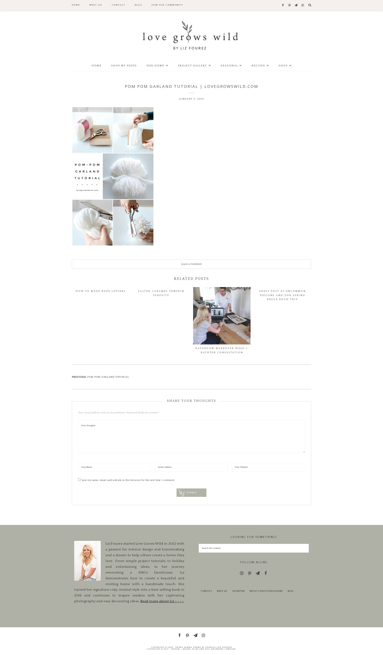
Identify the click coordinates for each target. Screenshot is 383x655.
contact (206, 591)
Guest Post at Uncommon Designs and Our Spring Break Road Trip (282, 295)
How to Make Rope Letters (101, 291)
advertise (238, 591)
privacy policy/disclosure (266, 591)
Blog (291, 591)
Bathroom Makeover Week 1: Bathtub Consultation (221, 350)
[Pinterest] (289, 5)
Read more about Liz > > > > (162, 601)
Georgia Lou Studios (218, 647)
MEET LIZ (222, 591)
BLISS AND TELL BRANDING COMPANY (214, 649)
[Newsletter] (296, 5)
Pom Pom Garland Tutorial (108, 377)
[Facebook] (283, 5)
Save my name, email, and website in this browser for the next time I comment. (128, 480)
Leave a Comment (191, 264)
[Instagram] (302, 5)
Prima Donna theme (188, 647)
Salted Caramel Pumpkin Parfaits (161, 293)
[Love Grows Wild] (191, 35)
